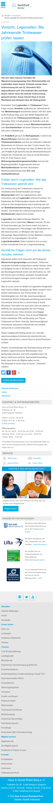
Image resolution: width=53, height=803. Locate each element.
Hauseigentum (7, 683)
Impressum (6, 768)
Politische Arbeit (8, 701)
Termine (4, 642)
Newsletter (6, 396)
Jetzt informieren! (40, 544)
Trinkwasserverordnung (11, 710)
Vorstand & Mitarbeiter (11, 638)
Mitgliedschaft (7, 741)
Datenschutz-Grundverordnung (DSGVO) (19, 665)
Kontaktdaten (7, 759)
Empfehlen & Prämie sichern (13, 750)
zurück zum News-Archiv (13, 380)
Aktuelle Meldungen (10, 388)
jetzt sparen (40, 560)
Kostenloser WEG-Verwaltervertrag (16, 732)
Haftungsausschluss (10, 773)
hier (11, 447)
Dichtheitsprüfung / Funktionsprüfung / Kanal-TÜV (23, 674)
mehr (40, 578)
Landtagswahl (7, 656)
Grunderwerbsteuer (9, 669)
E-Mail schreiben (8, 423)
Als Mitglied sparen (9, 746)
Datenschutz (6, 764)
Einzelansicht (16, 15)
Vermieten (5, 692)
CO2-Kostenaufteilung (11, 651)
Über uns (5, 629)
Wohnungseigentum (10, 687)
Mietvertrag (12, 458)
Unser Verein (7, 624)
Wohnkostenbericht (9, 723)
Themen (5, 647)
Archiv (4, 392)
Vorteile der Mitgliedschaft (26, 468)
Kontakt (5, 755)
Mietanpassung (8, 714)
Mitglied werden (11, 509)
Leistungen (6, 633)
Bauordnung (6, 660)
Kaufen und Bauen (9, 696)
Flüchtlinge (6, 728)
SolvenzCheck (12, 463)
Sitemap (18, 799)
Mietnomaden (7, 705)
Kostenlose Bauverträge (11, 719)
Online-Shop (37, 463)
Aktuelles (7, 15)
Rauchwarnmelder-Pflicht (12, 678)
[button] (3, 372)
